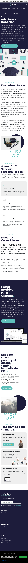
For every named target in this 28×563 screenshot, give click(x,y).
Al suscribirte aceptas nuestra (12, 506)
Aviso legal (3, 538)
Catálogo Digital (5, 512)
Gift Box (3, 514)
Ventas (2, 528)
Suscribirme (17, 502)
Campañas (3, 519)
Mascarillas (6, 8)
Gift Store (3, 521)
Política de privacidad (6, 540)
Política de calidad (5, 542)
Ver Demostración (8, 321)
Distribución (4, 516)
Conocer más (7, 388)
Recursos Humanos (5, 533)
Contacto (3, 546)
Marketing (3, 526)
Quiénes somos (4, 544)
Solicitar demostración (9, 46)
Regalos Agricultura (18, 8)
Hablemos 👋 (8, 444)
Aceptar (23, 556)
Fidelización (4, 530)
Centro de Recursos (5, 549)
